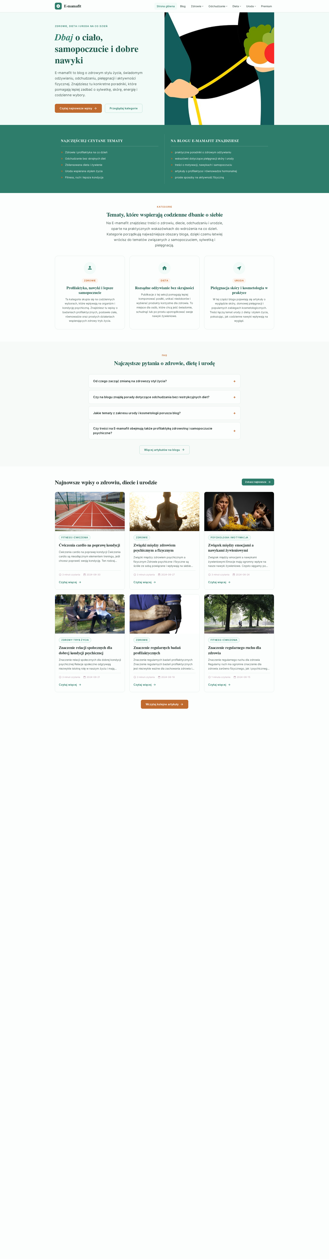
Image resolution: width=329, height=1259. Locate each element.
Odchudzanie (216, 6)
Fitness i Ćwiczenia (74, 537)
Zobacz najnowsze (255, 482)
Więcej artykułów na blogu (162, 449)
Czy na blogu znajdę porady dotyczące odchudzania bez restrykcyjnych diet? (151, 397)
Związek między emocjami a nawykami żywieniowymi (231, 547)
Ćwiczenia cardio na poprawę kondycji (89, 545)
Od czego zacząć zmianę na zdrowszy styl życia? (130, 381)
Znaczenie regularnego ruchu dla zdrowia (234, 650)
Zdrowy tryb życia (75, 640)
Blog (183, 6)
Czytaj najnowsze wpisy (76, 108)
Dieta (235, 6)
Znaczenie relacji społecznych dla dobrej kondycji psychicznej (85, 650)
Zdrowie (196, 6)
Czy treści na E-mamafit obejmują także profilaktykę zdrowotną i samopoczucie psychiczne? (152, 431)
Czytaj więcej (68, 582)
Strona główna (166, 6)
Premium (266, 6)
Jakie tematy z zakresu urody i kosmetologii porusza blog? (137, 413)
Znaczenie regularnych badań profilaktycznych (157, 650)
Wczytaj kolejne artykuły (162, 704)
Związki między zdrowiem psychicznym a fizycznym (154, 547)
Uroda (250, 6)
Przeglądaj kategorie (124, 108)
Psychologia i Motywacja (229, 537)
